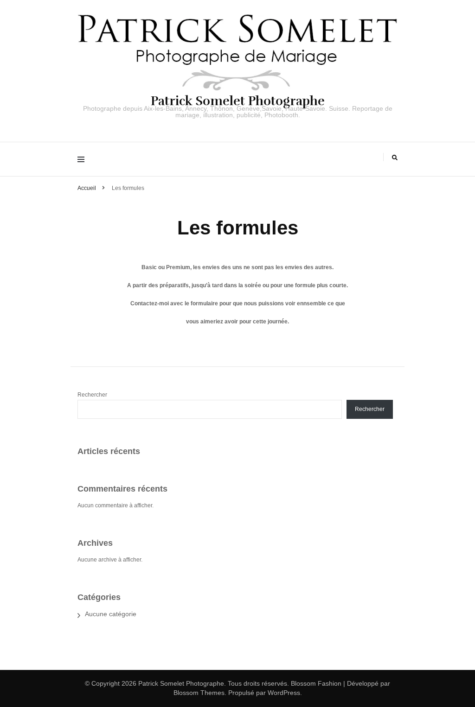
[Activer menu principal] (83, 159)
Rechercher (92, 394)
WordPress (284, 692)
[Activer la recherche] (395, 158)
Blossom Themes (199, 692)
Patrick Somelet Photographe (238, 101)
